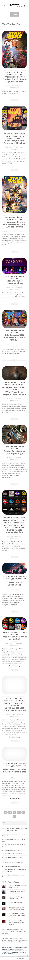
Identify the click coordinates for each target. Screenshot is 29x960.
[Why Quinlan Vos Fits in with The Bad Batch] (14, 754)
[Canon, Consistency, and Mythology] (14, 434)
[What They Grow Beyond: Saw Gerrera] (14, 373)
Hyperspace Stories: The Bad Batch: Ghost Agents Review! (14, 224)
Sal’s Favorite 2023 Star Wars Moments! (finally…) (14, 337)
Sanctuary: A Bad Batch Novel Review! (14, 142)
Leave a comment (14, 87)
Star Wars (18, 74)
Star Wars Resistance (11, 524)
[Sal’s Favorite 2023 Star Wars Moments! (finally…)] (14, 319)
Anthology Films (10, 382)
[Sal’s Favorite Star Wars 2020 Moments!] (14, 685)
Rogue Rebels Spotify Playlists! (14, 531)
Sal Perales (18, 86)
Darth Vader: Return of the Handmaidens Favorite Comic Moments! (16, 922)
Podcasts (6, 520)
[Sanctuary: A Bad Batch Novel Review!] (14, 118)
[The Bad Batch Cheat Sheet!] (14, 568)
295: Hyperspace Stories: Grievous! (11, 850)
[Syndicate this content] (5, 829)
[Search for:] (14, 822)
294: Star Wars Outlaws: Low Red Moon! (12, 853)
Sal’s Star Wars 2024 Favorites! (14, 282)
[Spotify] (14, 812)
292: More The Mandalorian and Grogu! (12, 862)
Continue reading (11, 666)
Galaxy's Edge (14, 519)
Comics (5, 71)
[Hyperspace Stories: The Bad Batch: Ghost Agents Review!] (14, 194)
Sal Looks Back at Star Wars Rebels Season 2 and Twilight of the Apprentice (17, 915)
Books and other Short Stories (14, 133)
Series (16, 387)
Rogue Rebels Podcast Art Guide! (14, 638)
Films (8, 386)
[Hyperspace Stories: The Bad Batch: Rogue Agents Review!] (14, 49)
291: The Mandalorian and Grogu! (11, 866)
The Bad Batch (18, 138)
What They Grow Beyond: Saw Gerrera (14, 393)
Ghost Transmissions (11, 135)
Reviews (19, 72)
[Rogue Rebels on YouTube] (14, 816)
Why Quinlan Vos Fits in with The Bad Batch (15, 770)
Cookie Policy (10, 953)
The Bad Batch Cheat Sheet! (14, 583)
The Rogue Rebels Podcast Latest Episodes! (16, 829)
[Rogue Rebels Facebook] (19, 812)
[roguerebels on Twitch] (23, 812)
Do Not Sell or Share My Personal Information (14, 947)
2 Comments (14, 149)
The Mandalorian (18, 527)
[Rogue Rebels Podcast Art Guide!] (14, 623)
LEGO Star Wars (20, 700)
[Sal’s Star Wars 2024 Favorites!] (14, 266)
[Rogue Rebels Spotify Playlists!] (14, 502)
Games (14, 386)
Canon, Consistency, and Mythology (14, 452)
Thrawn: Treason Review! (15, 902)
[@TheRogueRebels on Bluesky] (6, 812)
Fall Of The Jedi (15, 71)
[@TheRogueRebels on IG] (10, 812)
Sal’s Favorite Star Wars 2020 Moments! (14, 709)
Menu (15, 14)
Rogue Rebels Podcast (18, 520)
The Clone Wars (13, 525)
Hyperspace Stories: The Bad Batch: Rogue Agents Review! (14, 79)
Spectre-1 (10, 74)
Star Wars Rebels (18, 522)
